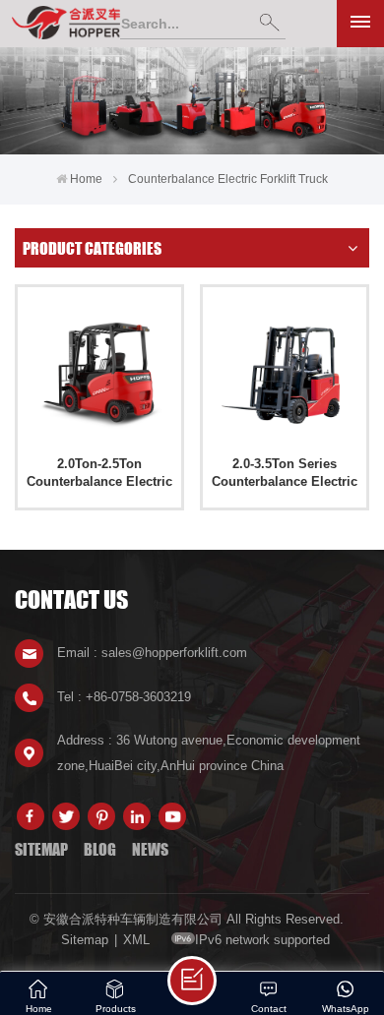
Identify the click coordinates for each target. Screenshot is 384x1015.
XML (136, 939)
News (150, 849)
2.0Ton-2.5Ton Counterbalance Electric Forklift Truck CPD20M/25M (99, 473)
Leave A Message (192, 980)
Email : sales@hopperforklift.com (152, 652)
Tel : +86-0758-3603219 (124, 696)
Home (86, 179)
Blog (100, 849)
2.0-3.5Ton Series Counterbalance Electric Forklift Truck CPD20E (284, 473)
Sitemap (41, 849)
